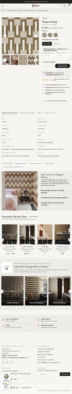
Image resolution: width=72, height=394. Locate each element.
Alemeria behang (27, 247)
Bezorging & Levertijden (44, 354)
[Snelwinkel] (10, 242)
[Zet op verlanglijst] (5, 242)
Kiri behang (44, 247)
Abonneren (65, 374)
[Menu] (2, 5)
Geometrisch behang (35, 163)
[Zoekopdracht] (61, 5)
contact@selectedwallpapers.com (17, 358)
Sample (56, 44)
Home (3, 10)
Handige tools (50, 113)
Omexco (44, 18)
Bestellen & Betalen (43, 352)
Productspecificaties (9, 113)
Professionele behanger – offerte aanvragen (16, 374)
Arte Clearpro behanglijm (45, 142)
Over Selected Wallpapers (10, 371)
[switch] (6, 387)
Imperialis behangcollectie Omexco (26, 10)
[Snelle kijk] (14, 242)
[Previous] (5, 35)
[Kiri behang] (44, 234)
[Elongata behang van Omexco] (14, 60)
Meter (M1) (47, 44)
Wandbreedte (49, 53)
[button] (68, 5)
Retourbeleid (41, 357)
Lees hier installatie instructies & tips (23, 149)
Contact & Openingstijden (45, 349)
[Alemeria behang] (27, 234)
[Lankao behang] (9, 234)
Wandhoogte (62, 53)
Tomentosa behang (62, 247)
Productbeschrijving (27, 113)
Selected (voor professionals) (48, 362)
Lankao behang (10, 247)
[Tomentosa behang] (62, 234)
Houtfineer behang (20, 163)
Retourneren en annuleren (45, 360)
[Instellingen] (64, 5)
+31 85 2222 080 (12, 355)
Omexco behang (11, 10)
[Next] (35, 35)
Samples (40, 113)
